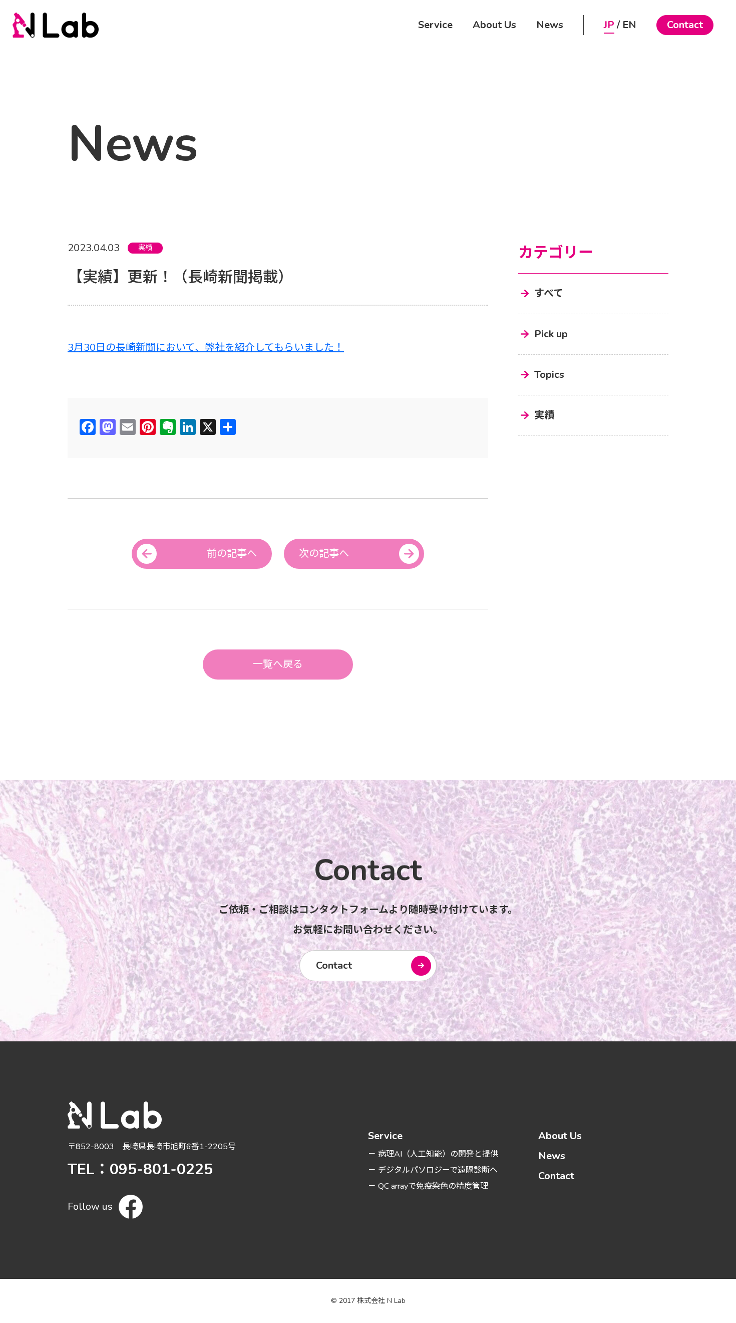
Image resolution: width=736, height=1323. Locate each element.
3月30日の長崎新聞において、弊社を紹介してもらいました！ (206, 347)
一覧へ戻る (278, 664)
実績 (145, 248)
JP (609, 25)
